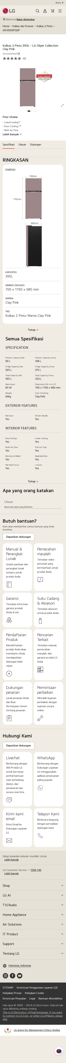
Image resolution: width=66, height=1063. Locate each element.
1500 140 (35, 870)
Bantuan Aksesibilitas (50, 998)
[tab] (9, 145)
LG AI (7, 895)
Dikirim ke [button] (20, 19)
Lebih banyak (11, 134)
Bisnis (58, 3)
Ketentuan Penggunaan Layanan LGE (37, 987)
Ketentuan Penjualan (14, 998)
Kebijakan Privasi (12, 993)
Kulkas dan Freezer (23, 26)
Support (8, 944)
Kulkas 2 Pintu (45, 26)
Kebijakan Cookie (34, 993)
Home (6, 26)
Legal (32, 998)
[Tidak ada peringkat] (13, 58)
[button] (37, 10)
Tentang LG (11, 953)
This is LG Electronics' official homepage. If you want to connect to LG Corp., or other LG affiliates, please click (33, 1016)
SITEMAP (8, 987)
